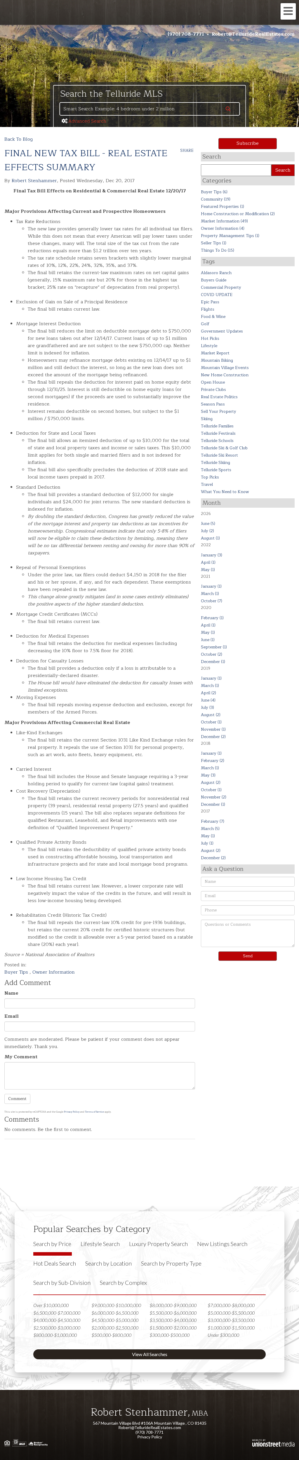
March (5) (210, 828)
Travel (207, 484)
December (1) (213, 661)
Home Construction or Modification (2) (238, 213)
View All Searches (149, 1354)
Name (11, 993)
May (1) (208, 569)
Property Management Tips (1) (230, 235)
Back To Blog (18, 139)
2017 (205, 811)
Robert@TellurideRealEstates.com (253, 34)
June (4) (208, 700)
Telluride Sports (216, 470)
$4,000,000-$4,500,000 (56, 1320)
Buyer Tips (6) (214, 192)
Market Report (215, 353)
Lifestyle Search (100, 1243)
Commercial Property (221, 287)
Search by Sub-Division (62, 1282)
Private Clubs (213, 389)
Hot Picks (210, 338)
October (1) (211, 722)
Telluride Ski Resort (219, 455)
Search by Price (52, 1243)
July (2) (207, 531)
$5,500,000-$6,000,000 (173, 1312)
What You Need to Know (225, 491)
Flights (207, 309)
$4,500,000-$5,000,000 (114, 1320)
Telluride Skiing (215, 462)
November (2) (213, 797)
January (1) (211, 586)
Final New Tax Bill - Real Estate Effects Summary (86, 160)
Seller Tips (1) (213, 243)
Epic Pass (210, 302)
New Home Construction (224, 375)
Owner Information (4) (222, 228)
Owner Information (53, 972)
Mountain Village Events (225, 367)
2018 (206, 743)
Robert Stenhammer (34, 181)
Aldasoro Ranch (216, 272)
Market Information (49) (224, 221)
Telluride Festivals (218, 433)
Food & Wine (213, 316)
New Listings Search (222, 1243)
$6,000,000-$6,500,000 (114, 1312)
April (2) (208, 693)
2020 (206, 607)
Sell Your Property (218, 411)
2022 (206, 545)
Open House (213, 382)
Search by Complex (123, 1282)
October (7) (211, 601)
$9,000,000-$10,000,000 (116, 1305)
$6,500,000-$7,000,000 (56, 1312)
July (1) (207, 843)
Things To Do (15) (217, 250)
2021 (205, 576)
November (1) (213, 729)
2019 (205, 668)
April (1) (208, 562)
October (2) (211, 654)
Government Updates (222, 331)
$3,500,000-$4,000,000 (173, 1320)
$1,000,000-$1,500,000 (231, 1327)
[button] (228, 109)
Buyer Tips (16, 972)
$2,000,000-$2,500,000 (114, 1327)
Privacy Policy (71, 1112)
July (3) (207, 707)
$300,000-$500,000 (170, 1335)
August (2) (210, 714)
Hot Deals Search (54, 1263)
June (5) (208, 523)
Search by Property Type (171, 1263)
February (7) (212, 821)
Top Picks (210, 477)
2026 (206, 513)
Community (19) (215, 199)
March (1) (210, 593)
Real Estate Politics (219, 397)
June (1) (208, 639)
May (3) (208, 775)
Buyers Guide (213, 280)
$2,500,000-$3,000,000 (56, 1327)
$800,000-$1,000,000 (55, 1335)
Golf (205, 324)
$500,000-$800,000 (111, 1335)
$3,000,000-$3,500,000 (231, 1320)
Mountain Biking (217, 360)
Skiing (207, 418)
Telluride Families (217, 426)
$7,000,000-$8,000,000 (231, 1305)
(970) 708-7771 (186, 34)
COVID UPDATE (217, 294)
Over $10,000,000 (51, 1305)
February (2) (212, 760)
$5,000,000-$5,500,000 (231, 1312)
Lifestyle (209, 345)
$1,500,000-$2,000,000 (173, 1327)
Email (11, 1016)
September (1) (214, 647)
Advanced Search (87, 121)
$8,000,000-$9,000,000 (173, 1305)
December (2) (213, 736)
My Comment (20, 1057)
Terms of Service (94, 1112)
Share (187, 150)
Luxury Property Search (158, 1243)
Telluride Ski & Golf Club (224, 448)
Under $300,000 (223, 1335)
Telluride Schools (217, 440)
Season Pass (213, 404)
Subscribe (248, 143)
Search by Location (108, 1263)
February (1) (212, 618)
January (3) (211, 555)
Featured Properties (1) (222, 206)
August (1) (210, 538)
